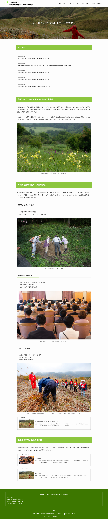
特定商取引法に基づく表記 (47, 514)
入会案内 (38, 458)
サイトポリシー (60, 514)
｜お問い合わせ (35, 514)
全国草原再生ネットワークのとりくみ (46, 422)
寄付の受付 (38, 473)
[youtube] (54, 511)
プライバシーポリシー (70, 514)
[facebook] (52, 511)
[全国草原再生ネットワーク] (18, 3)
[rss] (56, 511)
